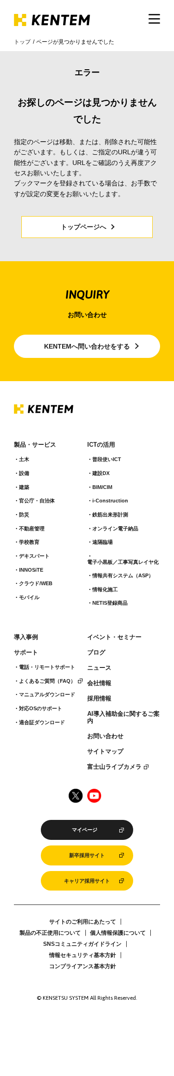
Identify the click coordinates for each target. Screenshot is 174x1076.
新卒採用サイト (87, 855)
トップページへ (83, 227)
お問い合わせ (105, 736)
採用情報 (99, 698)
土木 (24, 459)
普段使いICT (106, 459)
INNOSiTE (31, 570)
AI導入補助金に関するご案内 (123, 717)
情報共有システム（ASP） (123, 575)
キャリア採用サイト (87, 881)
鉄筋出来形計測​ (110, 514)
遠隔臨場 (102, 542)
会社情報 (99, 683)
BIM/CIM (102, 487)
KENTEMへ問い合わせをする (87, 346)
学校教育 (29, 542)
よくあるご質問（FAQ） (47, 681)
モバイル (29, 597)
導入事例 (26, 637)
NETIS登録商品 (110, 603)
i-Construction (110, 500)
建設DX (101, 473)
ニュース (99, 668)
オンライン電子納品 (115, 528)
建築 (24, 487)
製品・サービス (35, 445)
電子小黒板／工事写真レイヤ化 (123, 562)
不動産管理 (32, 528)
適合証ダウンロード (42, 722)
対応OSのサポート (40, 708)
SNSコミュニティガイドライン (82, 944)
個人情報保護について (118, 933)
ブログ (96, 652)
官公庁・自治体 (37, 500)
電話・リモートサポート (47, 667)
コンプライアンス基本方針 (82, 966)
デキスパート (34, 556)
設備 (24, 473)
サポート (26, 652)
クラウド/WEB (35, 583)
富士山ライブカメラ (114, 767)
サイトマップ (105, 751)
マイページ (84, 829)
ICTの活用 (101, 445)
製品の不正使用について (50, 933)
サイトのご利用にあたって (82, 921)
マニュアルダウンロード (47, 694)
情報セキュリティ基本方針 (82, 955)
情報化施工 (105, 589)
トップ (22, 42)
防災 (24, 514)
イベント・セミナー (114, 637)
